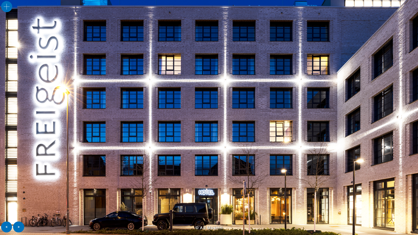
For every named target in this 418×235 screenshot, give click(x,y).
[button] (6, 227)
